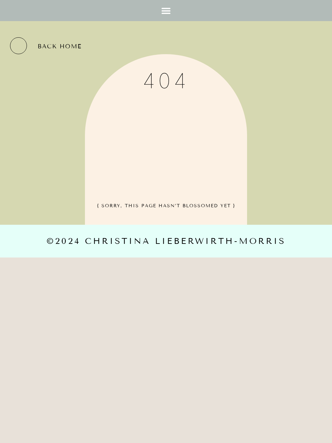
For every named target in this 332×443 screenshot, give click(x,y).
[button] (166, 10)
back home (60, 46)
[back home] (18, 45)
